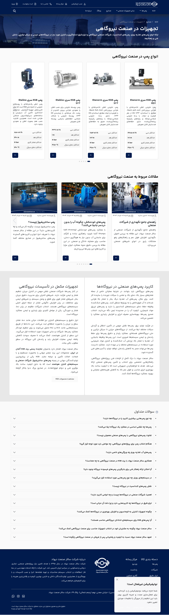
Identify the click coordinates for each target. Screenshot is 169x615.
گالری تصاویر (131, 575)
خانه (153, 10)
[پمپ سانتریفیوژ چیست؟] (34, 197)
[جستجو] (14, 11)
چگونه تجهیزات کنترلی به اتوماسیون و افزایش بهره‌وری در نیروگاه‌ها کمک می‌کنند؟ (114, 511)
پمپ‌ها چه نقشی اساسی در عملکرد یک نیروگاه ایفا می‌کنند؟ (125, 427)
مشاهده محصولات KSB (65, 379)
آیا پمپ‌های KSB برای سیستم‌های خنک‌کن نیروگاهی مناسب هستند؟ (121, 520)
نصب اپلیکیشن (76, 4)
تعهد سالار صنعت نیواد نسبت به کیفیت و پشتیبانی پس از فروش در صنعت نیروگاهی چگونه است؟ (107, 537)
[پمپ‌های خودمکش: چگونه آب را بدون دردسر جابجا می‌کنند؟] (84, 197)
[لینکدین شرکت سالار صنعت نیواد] (23, 596)
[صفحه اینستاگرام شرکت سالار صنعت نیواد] (18, 596)
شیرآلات (154, 569)
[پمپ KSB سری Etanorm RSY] (141, 79)
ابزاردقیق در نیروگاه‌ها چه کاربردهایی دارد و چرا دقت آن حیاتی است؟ (121, 503)
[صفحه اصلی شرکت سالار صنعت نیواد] (102, 565)
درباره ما (88, 10)
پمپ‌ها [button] (144, 10)
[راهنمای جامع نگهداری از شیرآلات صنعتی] (135, 197)
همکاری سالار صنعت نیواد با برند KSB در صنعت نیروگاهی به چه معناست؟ (118, 460)
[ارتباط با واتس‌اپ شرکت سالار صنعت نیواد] (13, 596)
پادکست (133, 569)
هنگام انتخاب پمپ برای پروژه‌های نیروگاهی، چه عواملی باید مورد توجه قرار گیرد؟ (115, 444)
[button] (88, 161)
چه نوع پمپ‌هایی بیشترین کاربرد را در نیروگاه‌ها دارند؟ (127, 418)
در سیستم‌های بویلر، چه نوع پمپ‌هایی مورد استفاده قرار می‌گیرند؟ (122, 477)
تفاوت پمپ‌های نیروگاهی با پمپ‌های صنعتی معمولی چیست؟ (124, 435)
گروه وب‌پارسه (16, 609)
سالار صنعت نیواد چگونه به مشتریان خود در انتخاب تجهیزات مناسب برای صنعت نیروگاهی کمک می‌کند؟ (105, 528)
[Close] (117, 579)
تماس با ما (44, 4)
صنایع (108, 10)
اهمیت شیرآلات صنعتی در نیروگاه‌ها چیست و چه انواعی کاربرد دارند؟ (121, 494)
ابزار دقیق (153, 575)
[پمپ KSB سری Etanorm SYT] (103, 79)
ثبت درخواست (28, 4)
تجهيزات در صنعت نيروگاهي (131, 22)
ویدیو (134, 564)
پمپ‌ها (155, 564)
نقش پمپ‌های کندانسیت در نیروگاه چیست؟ (132, 486)
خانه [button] (156, 22)
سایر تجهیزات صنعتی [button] (126, 10)
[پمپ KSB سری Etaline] (28, 79)
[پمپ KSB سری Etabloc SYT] (66, 79)
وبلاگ (99, 10)
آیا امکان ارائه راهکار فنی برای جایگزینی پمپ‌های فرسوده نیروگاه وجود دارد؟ (117, 469)
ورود (13, 4)
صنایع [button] (148, 22)
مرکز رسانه (60, 4)
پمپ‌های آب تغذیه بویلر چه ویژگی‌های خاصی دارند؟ (129, 452)
